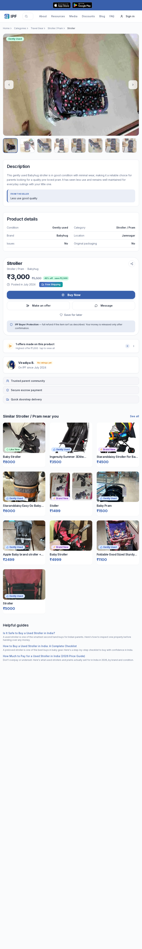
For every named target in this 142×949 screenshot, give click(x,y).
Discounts (88, 16)
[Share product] (132, 263)
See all (134, 416)
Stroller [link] (71, 28)
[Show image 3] (44, 145)
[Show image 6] (95, 145)
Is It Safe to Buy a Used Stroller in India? (29, 633)
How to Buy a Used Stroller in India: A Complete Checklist (40, 646)
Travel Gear (37, 28)
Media (73, 16)
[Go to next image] (133, 84)
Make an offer (41, 305)
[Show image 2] (27, 145)
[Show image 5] (78, 145)
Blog (102, 16)
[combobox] (28, 16)
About (43, 16)
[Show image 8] (129, 145)
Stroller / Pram (55, 28)
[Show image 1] (10, 145)
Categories (20, 28)
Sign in (130, 16)
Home (6, 28)
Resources (58, 16)
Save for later (73, 314)
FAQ (111, 16)
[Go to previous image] (9, 84)
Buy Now (74, 295)
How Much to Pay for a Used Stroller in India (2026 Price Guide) (44, 656)
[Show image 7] (112, 145)
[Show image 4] (61, 145)
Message (107, 305)
